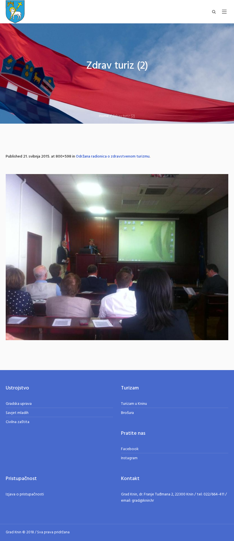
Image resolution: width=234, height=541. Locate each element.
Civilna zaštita (17, 422)
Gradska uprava (19, 404)
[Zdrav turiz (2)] (117, 257)
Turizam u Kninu (134, 404)
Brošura (127, 413)
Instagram (129, 458)
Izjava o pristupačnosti (25, 494)
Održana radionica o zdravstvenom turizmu (113, 156)
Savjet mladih (17, 413)
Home (104, 116)
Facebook (130, 449)
